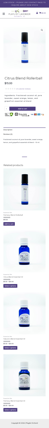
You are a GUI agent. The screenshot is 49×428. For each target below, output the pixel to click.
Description (7, 130)
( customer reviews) (23, 89)
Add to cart (22, 109)
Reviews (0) (7, 134)
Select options (10, 286)
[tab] (24, 129)
